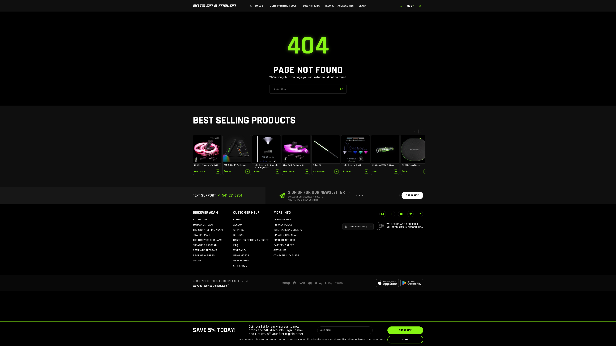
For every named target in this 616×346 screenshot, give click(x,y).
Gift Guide (280, 250)
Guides (197, 260)
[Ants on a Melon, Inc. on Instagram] (382, 214)
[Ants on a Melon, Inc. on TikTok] (419, 214)
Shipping (238, 230)
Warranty (239, 250)
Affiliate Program (205, 250)
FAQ (235, 245)
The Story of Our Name (207, 240)
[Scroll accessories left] (415, 131)
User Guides (241, 260)
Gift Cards (240, 266)
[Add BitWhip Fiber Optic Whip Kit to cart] (218, 171)
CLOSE (405, 339)
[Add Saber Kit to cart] (336, 171)
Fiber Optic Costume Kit (293, 165)
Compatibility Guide (286, 255)
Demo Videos (241, 255)
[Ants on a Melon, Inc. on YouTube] (401, 214)
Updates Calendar (285, 235)
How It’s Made (202, 235)
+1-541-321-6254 (229, 195)
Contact (238, 219)
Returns (238, 235)
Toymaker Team (203, 225)
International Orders (288, 230)
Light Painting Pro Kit (352, 165)
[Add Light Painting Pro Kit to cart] (366, 171)
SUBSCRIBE (405, 330)
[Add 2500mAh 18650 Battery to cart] (396, 171)
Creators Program (205, 245)
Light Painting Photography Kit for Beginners (266, 166)
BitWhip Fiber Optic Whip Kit (206, 165)
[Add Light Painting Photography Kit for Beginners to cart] (277, 171)
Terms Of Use (282, 219)
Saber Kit (317, 165)
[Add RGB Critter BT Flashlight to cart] (247, 171)
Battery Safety (284, 245)
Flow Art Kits (311, 6)
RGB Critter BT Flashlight (235, 165)
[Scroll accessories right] (420, 131)
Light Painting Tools (283, 6)
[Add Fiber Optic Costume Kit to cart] (307, 171)
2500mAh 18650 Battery (383, 165)
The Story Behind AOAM (208, 230)
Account (238, 225)
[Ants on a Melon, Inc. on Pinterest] (410, 214)
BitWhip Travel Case (411, 165)
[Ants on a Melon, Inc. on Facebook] (392, 214)
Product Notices (284, 240)
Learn (362, 6)
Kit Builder (257, 6)
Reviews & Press (204, 255)
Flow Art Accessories (339, 6)
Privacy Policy (283, 225)
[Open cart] (419, 5)
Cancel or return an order (251, 240)
